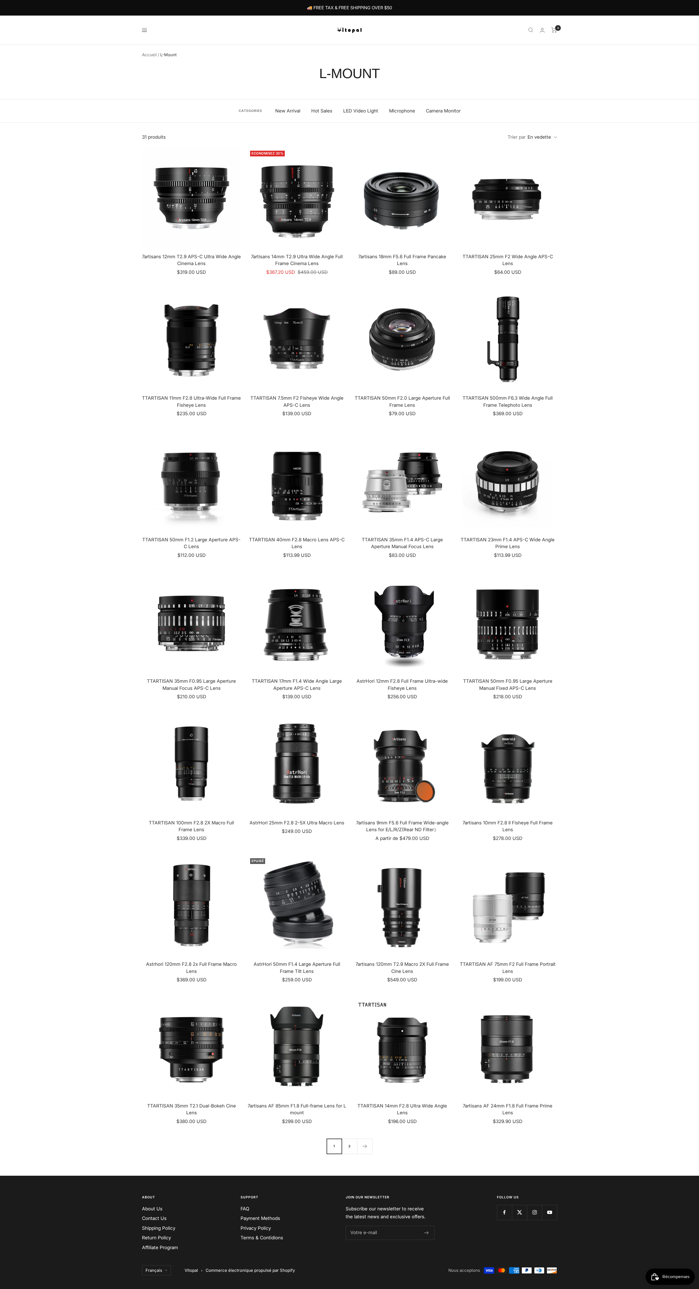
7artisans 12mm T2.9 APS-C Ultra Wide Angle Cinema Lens (191, 260)
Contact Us (154, 1218)
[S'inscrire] (426, 1233)
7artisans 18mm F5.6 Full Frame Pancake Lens (402, 260)
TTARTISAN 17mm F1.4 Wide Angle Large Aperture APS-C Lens (297, 684)
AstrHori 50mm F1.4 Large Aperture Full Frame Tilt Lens (297, 967)
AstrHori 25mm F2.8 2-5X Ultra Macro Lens (297, 822)
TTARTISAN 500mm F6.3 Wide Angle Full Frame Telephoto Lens (508, 401)
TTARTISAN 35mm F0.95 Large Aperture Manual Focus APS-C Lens (191, 684)
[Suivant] (364, 1146)
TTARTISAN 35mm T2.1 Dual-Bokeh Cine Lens (191, 1109)
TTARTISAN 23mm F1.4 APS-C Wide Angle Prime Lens (508, 543)
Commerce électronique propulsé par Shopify (250, 1270)
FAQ (245, 1208)
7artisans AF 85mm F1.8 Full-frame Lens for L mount (297, 1109)
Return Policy (156, 1237)
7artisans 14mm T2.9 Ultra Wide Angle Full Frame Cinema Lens (297, 260)
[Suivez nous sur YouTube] (549, 1212)
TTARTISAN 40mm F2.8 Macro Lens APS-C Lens (297, 543)
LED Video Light (360, 111)
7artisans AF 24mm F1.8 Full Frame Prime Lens (507, 1109)
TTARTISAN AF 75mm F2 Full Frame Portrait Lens (508, 967)
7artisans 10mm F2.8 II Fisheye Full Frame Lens (508, 826)
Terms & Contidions (262, 1237)
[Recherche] (530, 30)
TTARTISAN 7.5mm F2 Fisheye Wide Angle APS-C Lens (296, 401)
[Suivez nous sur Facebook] (504, 1212)
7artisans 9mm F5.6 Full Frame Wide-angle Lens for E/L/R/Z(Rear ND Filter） (402, 826)
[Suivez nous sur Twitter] (519, 1212)
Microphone (402, 111)
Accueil (149, 54)
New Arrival (287, 111)
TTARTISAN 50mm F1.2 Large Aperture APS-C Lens (191, 543)
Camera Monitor (443, 111)
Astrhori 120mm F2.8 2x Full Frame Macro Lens (191, 967)
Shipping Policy (158, 1228)
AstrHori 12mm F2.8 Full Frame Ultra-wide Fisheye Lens (402, 684)
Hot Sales (321, 111)
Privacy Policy (256, 1228)
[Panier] (554, 30)
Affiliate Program (160, 1247)
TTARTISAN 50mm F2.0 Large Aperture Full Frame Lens (402, 401)
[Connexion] (542, 30)
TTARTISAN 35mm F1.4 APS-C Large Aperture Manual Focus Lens (402, 543)
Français (154, 1270)
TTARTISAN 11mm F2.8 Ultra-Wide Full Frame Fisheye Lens (191, 401)
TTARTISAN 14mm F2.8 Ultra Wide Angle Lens (402, 1109)
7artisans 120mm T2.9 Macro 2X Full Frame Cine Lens (402, 967)
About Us (152, 1208)
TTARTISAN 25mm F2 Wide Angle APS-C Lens (508, 260)
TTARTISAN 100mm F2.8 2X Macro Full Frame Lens (191, 826)
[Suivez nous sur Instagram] (534, 1212)
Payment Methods (260, 1218)
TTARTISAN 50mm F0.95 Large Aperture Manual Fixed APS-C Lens (507, 684)
